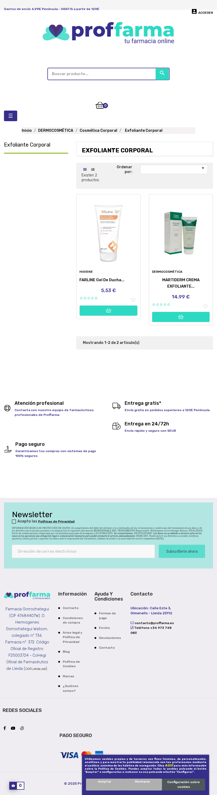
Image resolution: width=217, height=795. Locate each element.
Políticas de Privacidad (56, 521)
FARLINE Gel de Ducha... (101, 280)
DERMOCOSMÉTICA (167, 272)
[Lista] (92, 169)
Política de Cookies (71, 664)
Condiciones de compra (73, 620)
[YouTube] (14, 729)
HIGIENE (86, 272)
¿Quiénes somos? (70, 688)
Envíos (104, 628)
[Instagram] (23, 729)
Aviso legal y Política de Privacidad (72, 637)
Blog (66, 651)
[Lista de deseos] (133, 300)
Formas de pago (107, 615)
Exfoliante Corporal (27, 145)
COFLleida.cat (35, 669)
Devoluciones (110, 638)
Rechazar (142, 781)
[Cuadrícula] (85, 169)
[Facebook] (6, 729)
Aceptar (104, 781)
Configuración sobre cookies (183, 784)
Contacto (71, 608)
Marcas (68, 676)
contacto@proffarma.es (154, 623)
